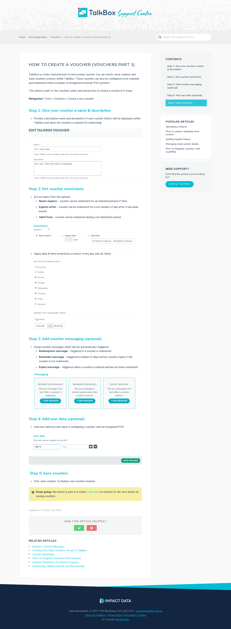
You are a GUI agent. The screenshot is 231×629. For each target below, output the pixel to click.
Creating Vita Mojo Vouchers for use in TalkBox (59, 550)
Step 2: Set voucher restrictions (184, 77)
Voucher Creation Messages (48, 546)
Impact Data (122, 619)
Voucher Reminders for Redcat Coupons (55, 562)
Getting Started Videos (178, 139)
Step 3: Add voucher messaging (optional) (184, 86)
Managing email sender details (182, 144)
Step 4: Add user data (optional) (184, 95)
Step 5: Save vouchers (179, 102)
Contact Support (180, 184)
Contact (142, 615)
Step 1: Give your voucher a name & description (185, 67)
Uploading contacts (176, 126)
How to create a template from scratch (182, 133)
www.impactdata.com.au (149, 611)
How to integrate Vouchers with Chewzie (56, 558)
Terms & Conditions (95, 615)
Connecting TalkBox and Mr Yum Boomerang (58, 566)
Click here (93, 492)
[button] (79, 528)
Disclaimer (130, 615)
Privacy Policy (115, 615)
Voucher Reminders (43, 554)
